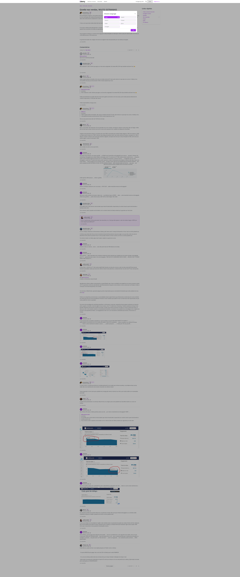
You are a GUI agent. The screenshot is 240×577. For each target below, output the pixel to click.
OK (133, 30)
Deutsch (106, 20)
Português (107, 26)
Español (122, 17)
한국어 (122, 23)
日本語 (106, 23)
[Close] (135, 14)
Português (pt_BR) (139, 1)
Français (122, 20)
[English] (82, 2)
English (106, 17)
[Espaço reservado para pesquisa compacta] (146, 1)
